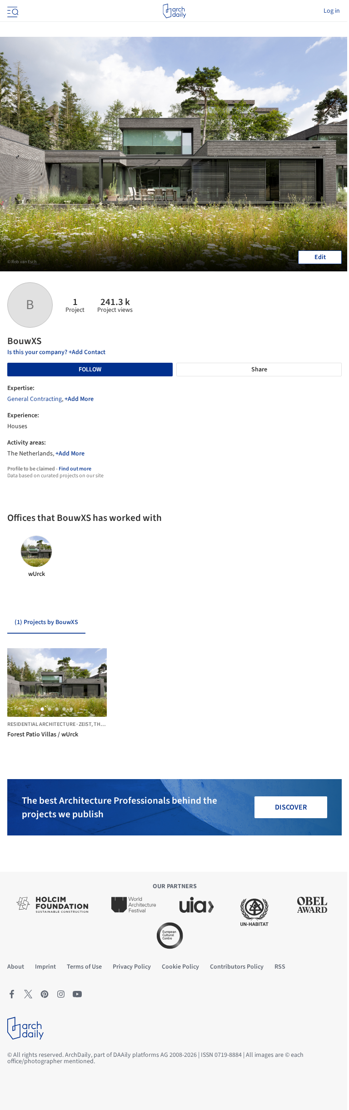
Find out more (75, 469)
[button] (42, 709)
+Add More (79, 399)
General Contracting (34, 399)
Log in (332, 11)
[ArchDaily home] (174, 11)
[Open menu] (11, 11)
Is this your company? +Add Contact (56, 352)
